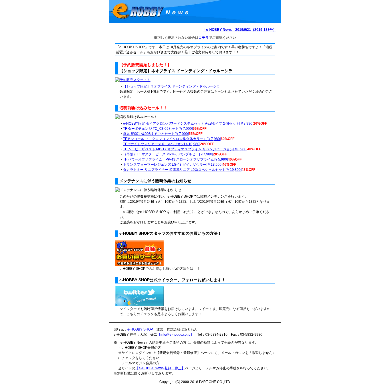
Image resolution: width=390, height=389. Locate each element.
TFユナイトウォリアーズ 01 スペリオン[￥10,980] (161, 144)
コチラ (203, 38)
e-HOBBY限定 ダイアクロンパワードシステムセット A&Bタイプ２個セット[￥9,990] (188, 123)
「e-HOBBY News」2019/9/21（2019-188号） (239, 30)
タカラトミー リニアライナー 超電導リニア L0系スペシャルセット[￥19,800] (182, 170)
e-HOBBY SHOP (140, 329)
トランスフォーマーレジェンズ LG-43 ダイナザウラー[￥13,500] (172, 165)
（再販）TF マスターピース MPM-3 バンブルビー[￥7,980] (168, 154)
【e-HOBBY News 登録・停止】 (160, 368)
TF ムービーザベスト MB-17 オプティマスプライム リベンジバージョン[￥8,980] (185, 149)
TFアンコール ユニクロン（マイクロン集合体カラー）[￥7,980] (172, 139)
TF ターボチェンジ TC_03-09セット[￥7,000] (158, 129)
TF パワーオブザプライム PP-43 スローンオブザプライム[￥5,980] (175, 159)
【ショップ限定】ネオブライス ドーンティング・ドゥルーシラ (171, 86)
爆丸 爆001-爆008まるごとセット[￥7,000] (156, 134)
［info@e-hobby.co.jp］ (175, 335)
